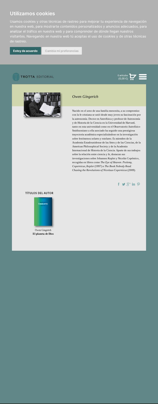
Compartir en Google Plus (128, 184)
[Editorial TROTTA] (33, 78)
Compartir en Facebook (118, 184)
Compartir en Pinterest (138, 184)
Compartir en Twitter (123, 184)
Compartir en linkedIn (133, 184)
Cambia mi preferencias (62, 51)
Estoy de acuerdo (25, 51)
